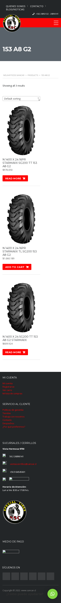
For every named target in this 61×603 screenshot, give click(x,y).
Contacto (7, 419)
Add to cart (14, 267)
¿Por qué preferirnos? (14, 426)
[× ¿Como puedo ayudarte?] (52, 594)
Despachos (8, 423)
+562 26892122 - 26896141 (47, 13)
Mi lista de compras (12, 393)
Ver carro (7, 390)
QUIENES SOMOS (15, 6)
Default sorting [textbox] (12, 98)
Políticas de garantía (13, 409)
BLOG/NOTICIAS (15, 9)
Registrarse (8, 386)
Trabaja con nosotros (14, 416)
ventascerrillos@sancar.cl (23, 463)
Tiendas (7, 413)
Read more (13, 178)
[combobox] (21, 98)
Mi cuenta (8, 383)
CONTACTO (36, 6)
